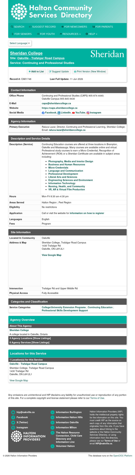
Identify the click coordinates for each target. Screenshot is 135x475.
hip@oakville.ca (26, 412)
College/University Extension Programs (64, 307)
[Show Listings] (42, 338)
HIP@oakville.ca (103, 443)
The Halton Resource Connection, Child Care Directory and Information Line (69, 437)
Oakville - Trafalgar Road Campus (41, 58)
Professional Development (63, 173)
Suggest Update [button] (60, 71)
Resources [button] (70, 34)
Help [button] (92, 34)
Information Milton (66, 427)
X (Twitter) (22, 422)
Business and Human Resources (66, 164)
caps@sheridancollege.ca (56, 103)
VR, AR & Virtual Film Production (66, 189)
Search (18, 26)
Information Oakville (67, 422)
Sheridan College (26, 53)
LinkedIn (66, 112)
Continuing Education (100, 307)
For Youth (47, 34)
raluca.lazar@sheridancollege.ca (67, 129)
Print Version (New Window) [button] (91, 71)
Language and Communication (65, 170)
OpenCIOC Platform (122, 455)
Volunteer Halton (65, 446)
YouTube (80, 112)
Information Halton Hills (69, 417)
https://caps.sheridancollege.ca (59, 107)
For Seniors (23, 34)
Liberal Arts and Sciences (62, 176)
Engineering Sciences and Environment (70, 180)
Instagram (95, 112)
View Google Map (51, 255)
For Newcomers (75, 26)
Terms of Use (97, 398)
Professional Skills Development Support (65, 310)
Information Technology (61, 183)
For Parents (104, 26)
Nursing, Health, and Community (66, 186)
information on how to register (87, 213)
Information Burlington (69, 412)
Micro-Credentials (58, 167)
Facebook (50, 112)
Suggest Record (43, 26)
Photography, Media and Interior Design (70, 161)
